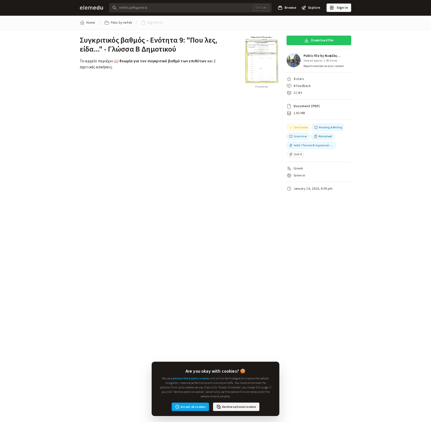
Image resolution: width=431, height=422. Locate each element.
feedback (303, 86)
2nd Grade (301, 127)
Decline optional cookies (239, 407)
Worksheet (325, 136)
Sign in (342, 7)
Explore (314, 7)
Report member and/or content (324, 66)
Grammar (300, 136)
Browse (290, 7)
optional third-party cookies (190, 378)
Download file (322, 40)
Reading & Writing (330, 127)
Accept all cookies (193, 407)
